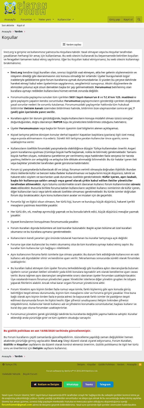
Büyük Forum (30, 373)
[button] (34, 19)
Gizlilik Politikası (106, 364)
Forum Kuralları (121, 340)
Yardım (120, 364)
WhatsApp (72, 384)
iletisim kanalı (33, 108)
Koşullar (91, 364)
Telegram (105, 384)
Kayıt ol (21, 25)
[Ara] (139, 19)
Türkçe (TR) (11, 364)
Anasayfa (9, 19)
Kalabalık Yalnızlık (11, 373)
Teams (89, 384)
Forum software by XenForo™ (72, 370)
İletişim (81, 364)
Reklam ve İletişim (46, 384)
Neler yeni (45, 19)
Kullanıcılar (64, 19)
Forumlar (26, 19)
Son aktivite (8, 25)
